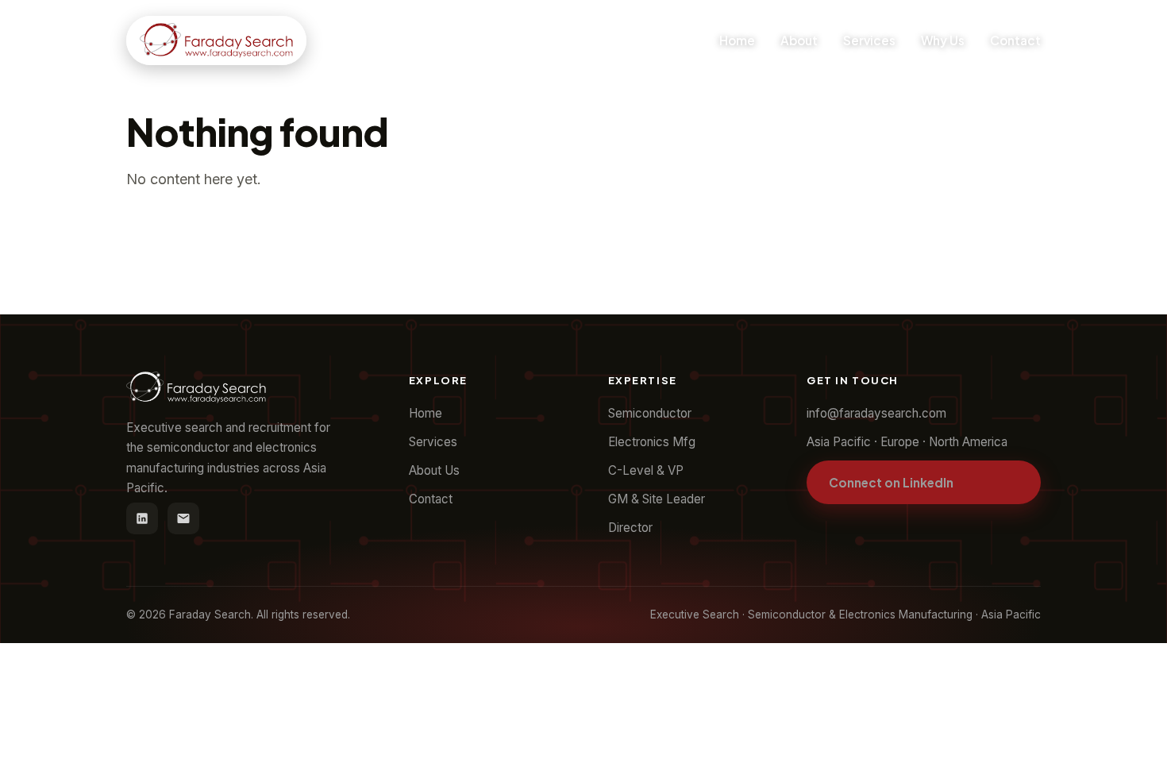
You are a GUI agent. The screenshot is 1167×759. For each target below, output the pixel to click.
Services (869, 40)
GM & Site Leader (656, 499)
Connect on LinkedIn (891, 482)
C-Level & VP (646, 470)
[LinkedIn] (142, 518)
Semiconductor (649, 413)
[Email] (183, 518)
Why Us (943, 40)
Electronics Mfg (651, 441)
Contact (1015, 40)
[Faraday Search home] (216, 40)
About (799, 40)
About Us (434, 470)
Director (630, 527)
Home (737, 40)
